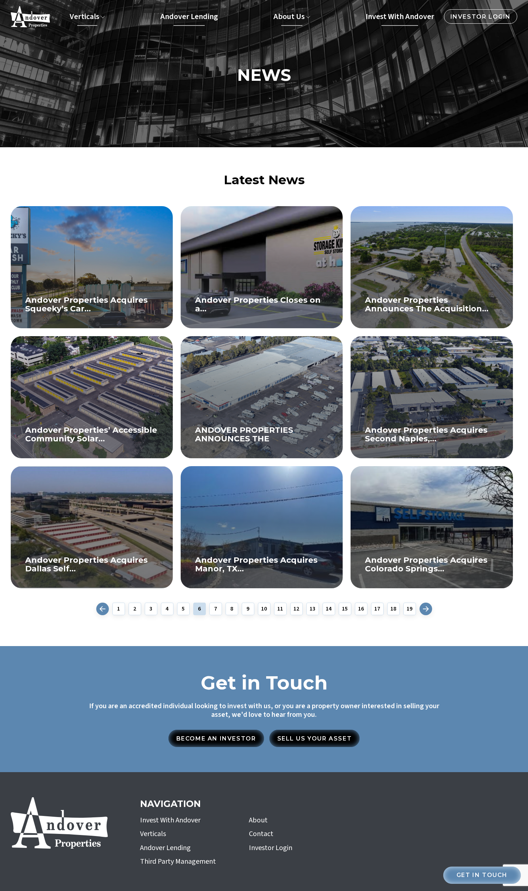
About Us (289, 16)
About (258, 820)
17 (377, 608)
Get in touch (482, 875)
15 (345, 608)
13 (312, 608)
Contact (261, 834)
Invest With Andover (400, 16)
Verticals (84, 16)
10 (264, 608)
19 (409, 608)
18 (393, 608)
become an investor (216, 738)
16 (361, 608)
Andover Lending (189, 16)
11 (280, 608)
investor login (480, 16)
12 (296, 608)
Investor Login (270, 848)
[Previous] (102, 608)
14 (329, 608)
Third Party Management (178, 862)
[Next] (426, 608)
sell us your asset (314, 738)
